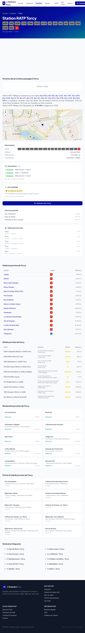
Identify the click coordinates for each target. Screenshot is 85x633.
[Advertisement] (42, 55)
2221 (72, 23)
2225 (17, 23)
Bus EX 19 (15, 98)
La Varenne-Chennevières (12, 317)
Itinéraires (29, 3)
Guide (70, 3)
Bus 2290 (76, 96)
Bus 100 (51, 96)
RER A (4, 101)
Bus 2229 (68, 98)
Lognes (6, 274)
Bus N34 (76, 98)
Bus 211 (23, 98)
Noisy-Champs (9, 287)
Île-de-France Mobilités (76, 627)
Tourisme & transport (9, 615)
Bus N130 (43, 96)
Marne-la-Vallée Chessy (12, 304)
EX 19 (44, 23)
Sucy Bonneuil (8, 329)
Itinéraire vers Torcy (44, 203)
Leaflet (80, 139)
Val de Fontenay (9, 321)
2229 (5, 28)
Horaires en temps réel (51, 592)
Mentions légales (50, 609)
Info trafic (63, 3)
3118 (78, 23)
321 (60, 23)
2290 (30, 23)
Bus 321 (37, 98)
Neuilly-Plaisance (10, 308)
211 (50, 23)
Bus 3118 (60, 98)
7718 (24, 23)
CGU (45, 612)
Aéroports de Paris (8, 612)
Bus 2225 (59, 96)
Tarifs (56, 3)
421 (65, 23)
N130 (5, 23)
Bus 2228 (6, 98)
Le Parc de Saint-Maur (11, 325)
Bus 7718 (67, 96)
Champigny (8, 312)
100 (11, 23)
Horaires (39, 3)
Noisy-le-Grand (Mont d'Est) (13, 291)
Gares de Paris (7, 609)
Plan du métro (49, 595)
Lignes (47, 3)
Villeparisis (8, 334)
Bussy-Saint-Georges (11, 283)
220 (55, 23)
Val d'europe (8, 295)
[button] (5, 112)
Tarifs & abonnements (51, 598)
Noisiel (6, 278)
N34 (11, 28)
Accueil (20, 3)
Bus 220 (30, 98)
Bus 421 (44, 98)
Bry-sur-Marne (9, 300)
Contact (5, 618)
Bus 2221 (52, 98)
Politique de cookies (51, 615)
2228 (37, 23)
